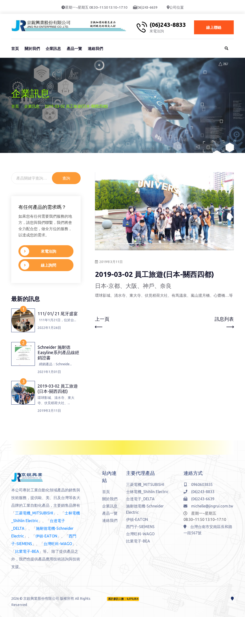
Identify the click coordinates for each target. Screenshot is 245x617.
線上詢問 (48, 265)
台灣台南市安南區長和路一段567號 (208, 529)
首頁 (15, 48)
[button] (105, 211)
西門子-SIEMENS (140, 526)
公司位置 (176, 7)
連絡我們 (95, 48)
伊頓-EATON (46, 536)
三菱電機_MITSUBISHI (34, 513)
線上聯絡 (214, 27)
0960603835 (202, 484)
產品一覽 (74, 48)
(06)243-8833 (168, 25)
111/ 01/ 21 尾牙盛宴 (58, 313)
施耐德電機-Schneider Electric (145, 509)
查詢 (66, 178)
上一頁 (102, 319)
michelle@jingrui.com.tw (212, 506)
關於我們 (32, 48)
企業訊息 (53, 48)
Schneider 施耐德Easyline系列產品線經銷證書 (58, 352)
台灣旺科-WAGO (58, 543)
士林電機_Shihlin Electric (147, 491)
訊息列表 (224, 319)
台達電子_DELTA (140, 499)
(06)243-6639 (147, 7)
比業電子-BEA (27, 551)
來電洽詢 (48, 251)
